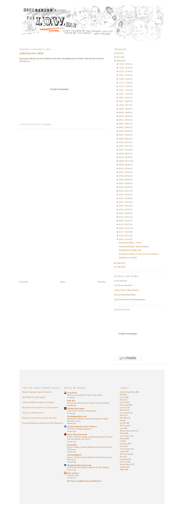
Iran (121, 420)
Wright (123, 469)
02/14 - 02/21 (124, 217)
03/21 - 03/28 (124, 198)
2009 (119, 263)
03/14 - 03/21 (124, 202)
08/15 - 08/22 (124, 134)
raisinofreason (125, 448)
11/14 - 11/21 (124, 86)
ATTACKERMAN (74, 454)
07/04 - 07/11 (124, 146)
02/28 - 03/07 (124, 209)
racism (122, 446)
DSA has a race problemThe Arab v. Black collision (85, 395)
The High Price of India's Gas (130, 250)
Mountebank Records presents (79, 465)
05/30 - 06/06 (124, 164)
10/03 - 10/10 (124, 108)
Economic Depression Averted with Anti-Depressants (42, 423)
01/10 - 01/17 (124, 235)
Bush (122, 394)
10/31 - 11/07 (124, 93)
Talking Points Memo (76, 408)
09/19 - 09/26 (124, 116)
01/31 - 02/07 (124, 224)
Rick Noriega (125, 454)
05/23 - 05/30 (124, 168)
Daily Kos (71, 400)
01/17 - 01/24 (124, 232)
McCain (123, 425)
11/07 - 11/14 (124, 90)
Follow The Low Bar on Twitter (127, 290)
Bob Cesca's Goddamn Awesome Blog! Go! (84, 480)
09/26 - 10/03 (124, 112)
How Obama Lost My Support (33, 397)
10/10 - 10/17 (124, 105)
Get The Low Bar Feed (123, 285)
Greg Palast (72, 392)
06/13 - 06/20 (124, 157)
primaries (124, 443)
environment (125, 412)
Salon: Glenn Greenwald (77, 434)
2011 (119, 57)
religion (123, 451)
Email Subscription (121, 299)
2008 (119, 267)
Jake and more (73, 473)
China (122, 399)
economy (124, 407)
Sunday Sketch (126, 464)
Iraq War (123, 423)
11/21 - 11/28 (124, 82)
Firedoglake (72, 444)
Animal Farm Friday (128, 392)
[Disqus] (62, 168)
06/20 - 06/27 (124, 153)
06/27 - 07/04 (124, 149)
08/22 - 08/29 (124, 131)
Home (63, 281)
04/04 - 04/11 (124, 190)
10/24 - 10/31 (124, 97)
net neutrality (125, 436)
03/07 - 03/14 (124, 205)
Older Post (102, 281)
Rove (122, 456)
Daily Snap (124, 405)
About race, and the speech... (33, 412)
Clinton (123, 402)
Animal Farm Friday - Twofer (130, 242)
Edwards (123, 410)
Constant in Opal (73, 475)
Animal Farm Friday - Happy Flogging (134, 246)
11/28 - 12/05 (124, 79)
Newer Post (23, 281)
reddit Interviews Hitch (31, 53)
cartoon (123, 397)
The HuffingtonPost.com (77, 416)
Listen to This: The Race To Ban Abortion (81, 411)
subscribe (124, 461)
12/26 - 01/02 (124, 64)
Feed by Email (119, 294)
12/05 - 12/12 (124, 75)
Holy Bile (124, 417)
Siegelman (124, 459)
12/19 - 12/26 (124, 67)
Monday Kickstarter (128, 430)
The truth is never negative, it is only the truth (40, 407)
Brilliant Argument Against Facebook (37, 392)
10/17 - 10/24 (124, 101)
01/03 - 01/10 (124, 239)
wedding (123, 467)
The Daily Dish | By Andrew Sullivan (82, 426)
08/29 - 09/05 (124, 127)
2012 (119, 53)
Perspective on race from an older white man (39, 417)
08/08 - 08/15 (124, 138)
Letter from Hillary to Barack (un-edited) (38, 402)
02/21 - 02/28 (124, 213)
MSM (122, 433)
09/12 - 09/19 (124, 120)
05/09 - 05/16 (124, 176)
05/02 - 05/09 (124, 179)
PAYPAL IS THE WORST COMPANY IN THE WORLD (88, 467)
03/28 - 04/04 (124, 194)
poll (121, 441)
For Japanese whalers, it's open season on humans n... (139, 253)
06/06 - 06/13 (124, 161)
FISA (122, 415)
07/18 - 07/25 (124, 142)
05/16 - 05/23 (124, 172)
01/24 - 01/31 (124, 228)
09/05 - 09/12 (124, 123)
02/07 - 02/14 (124, 220)
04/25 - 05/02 (124, 183)
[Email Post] (52, 124)
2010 (119, 60)
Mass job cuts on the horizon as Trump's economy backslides (88, 403)
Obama (123, 438)
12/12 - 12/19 (124, 71)
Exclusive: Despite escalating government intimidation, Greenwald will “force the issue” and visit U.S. (90, 438)
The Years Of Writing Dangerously (79, 429)
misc (122, 428)
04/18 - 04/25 (124, 187)
